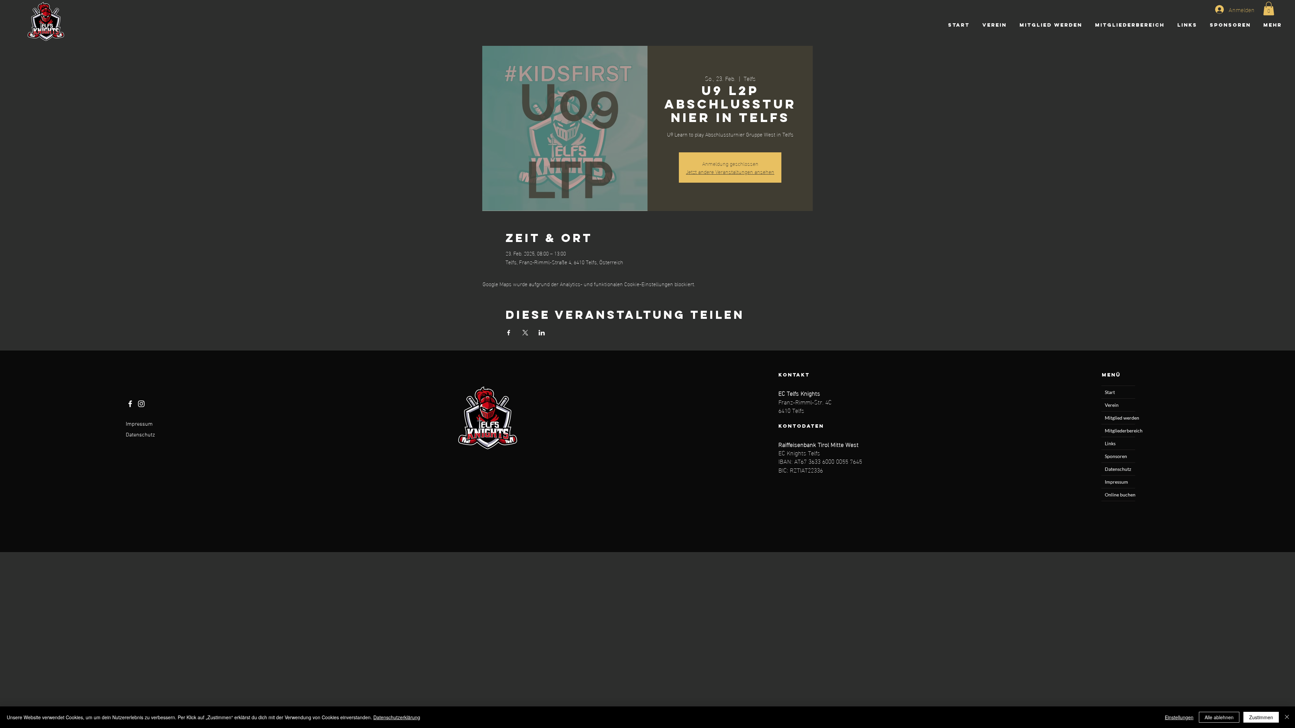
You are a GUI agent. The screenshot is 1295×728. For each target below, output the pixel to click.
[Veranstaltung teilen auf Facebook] (509, 332)
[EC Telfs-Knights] (130, 403)
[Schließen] (1287, 717)
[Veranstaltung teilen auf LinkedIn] (542, 332)
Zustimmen (1261, 717)
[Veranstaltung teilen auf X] (525, 332)
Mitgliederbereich (1120, 430)
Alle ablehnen (1219, 717)
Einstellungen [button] (1179, 717)
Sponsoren (1116, 456)
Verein (1112, 405)
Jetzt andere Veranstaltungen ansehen (730, 171)
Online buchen (1120, 494)
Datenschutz (140, 435)
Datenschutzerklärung (396, 717)
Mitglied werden (1120, 418)
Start (1110, 392)
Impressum (139, 424)
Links (1110, 443)
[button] (1268, 9)
